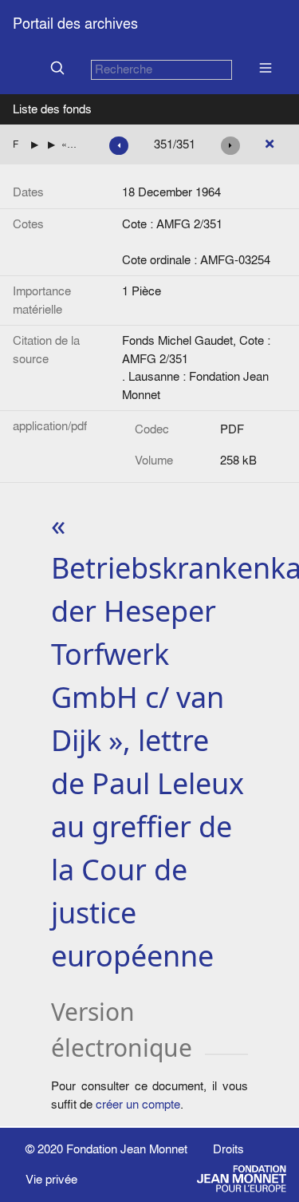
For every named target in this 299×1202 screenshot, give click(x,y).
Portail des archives (75, 24)
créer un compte (138, 1104)
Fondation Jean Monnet (126, 1149)
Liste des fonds (52, 109)
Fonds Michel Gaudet (15, 144)
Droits (228, 1149)
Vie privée (51, 1179)
